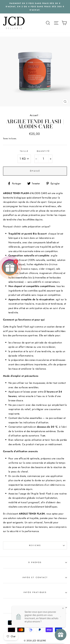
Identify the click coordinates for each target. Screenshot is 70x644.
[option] (35, 7)
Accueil (34, 115)
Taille (24, 151)
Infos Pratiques (35, 592)
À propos (35, 562)
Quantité (43, 151)
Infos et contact (35, 577)
